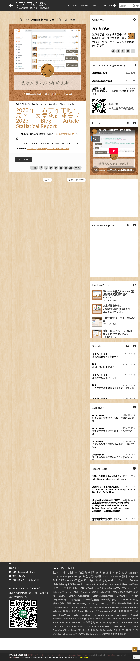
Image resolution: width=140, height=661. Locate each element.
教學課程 (93, 630)
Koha (135, 622)
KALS (124, 622)
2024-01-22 (128, 398)
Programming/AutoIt (78, 607)
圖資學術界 (70, 611)
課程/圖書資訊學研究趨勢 (125, 603)
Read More (23, 159)
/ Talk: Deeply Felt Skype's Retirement (109, 477)
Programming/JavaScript (67, 576)
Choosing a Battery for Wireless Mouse (48, 148)
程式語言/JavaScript (81, 592)
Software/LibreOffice (103, 595)
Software (133, 607)
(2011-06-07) (110, 324)
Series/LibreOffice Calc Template (71, 614)
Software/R (122, 614)
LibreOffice (100, 618)
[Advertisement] (114, 198)
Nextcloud (58, 626)
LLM (135, 611)
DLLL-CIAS (80, 588)
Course (114, 584)
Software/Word (103, 611)
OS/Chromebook (61, 634)
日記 (57, 572)
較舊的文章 (77, 179)
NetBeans (116, 618)
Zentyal (81, 622)
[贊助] (133, 51)
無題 (109, 603)
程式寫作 (83, 580)
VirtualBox (78, 618)
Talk (55, 580)
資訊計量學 (65, 603)
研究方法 (58, 588)
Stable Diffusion (78, 630)
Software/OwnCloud (103, 614)
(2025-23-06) (110, 300)
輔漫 (129, 630)
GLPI (135, 630)
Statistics (121, 599)
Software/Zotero (108, 588)
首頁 (47, 179)
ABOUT (96, 5)
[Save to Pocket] (65, 168)
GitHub (84, 599)
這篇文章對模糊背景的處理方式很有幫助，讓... (113, 458)
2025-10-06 (128, 518)
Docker (103, 599)
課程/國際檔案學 (121, 611)
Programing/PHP (74, 626)
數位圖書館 (120, 634)
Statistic (72, 104)
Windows (57, 611)
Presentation (90, 584)
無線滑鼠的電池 (65, 133)
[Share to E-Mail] (70, 168)
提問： (18, 576)
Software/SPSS (94, 634)
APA (104, 622)
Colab (118, 622)
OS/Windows (92, 588)
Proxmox (123, 580)
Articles (55, 104)
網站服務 (96, 592)
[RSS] (123, 51)
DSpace (133, 576)
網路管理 (95, 576)
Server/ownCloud (61, 630)
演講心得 (111, 599)
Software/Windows (62, 592)
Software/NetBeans (62, 622)
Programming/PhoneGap (98, 626)
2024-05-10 (128, 364)
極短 (86, 618)
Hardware (90, 611)
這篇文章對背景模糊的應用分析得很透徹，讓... (113, 432)
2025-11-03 (128, 476)
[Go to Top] (134, 649)
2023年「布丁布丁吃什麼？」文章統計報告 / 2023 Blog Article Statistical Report (47, 118)
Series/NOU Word (78, 634)
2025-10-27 (128, 487)
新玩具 (134, 588)
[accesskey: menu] (70, 4)
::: (68, 5)
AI (110, 607)
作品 (85, 576)
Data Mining (60, 584)
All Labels (67, 567)
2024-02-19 (128, 375)
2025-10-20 (128, 500)
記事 (125, 576)
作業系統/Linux (93, 622)
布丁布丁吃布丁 (100, 353)
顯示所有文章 (67, 19)
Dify (92, 618)
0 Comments (40, 104)
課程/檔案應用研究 (112, 630)
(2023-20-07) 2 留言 (113, 311)
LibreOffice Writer (127, 595)
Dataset (116, 607)
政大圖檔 (102, 572)
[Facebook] (118, 51)
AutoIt (81, 611)
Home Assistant (60, 607)
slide (103, 592)
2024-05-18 (128, 354)
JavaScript (108, 576)
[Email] (128, 51)
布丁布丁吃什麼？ (31, 3)
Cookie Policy (83, 657)
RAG (91, 607)
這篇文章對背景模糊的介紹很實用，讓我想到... (113, 445)
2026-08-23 (128, 415)
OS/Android (75, 584)
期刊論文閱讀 (118, 572)
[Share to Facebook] (41, 168)
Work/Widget (122, 588)
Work (74, 622)
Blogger (63, 104)
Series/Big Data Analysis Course (92, 603)
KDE (130, 622)
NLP (109, 618)
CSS (113, 622)
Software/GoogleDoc (79, 595)
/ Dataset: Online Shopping (116, 307)
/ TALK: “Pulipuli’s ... (117, 333)
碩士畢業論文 (98, 580)
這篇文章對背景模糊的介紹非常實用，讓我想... (113, 419)
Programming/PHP (62, 599)
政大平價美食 (108, 634)
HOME (75, 5)
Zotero (134, 580)
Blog (109, 622)
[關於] (113, 51)
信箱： (23, 572)
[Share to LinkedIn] (61, 168)
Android (113, 580)
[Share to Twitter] (56, 168)
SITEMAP (85, 5)
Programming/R (101, 607)
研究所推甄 (93, 599)
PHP (74, 603)
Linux (118, 576)
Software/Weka (128, 584)
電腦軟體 (87, 572)
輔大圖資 (70, 572)
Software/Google (130, 618)
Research (124, 607)
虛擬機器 (69, 588)
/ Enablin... (118, 294)
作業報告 (75, 599)
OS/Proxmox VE (67, 580)
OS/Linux (104, 584)
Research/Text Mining (126, 626)
